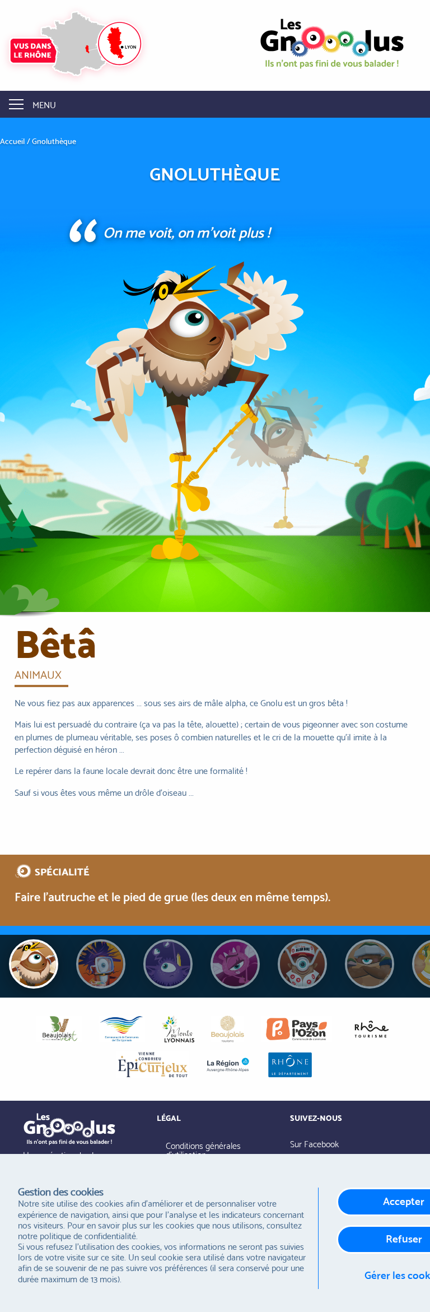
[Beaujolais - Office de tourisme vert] (59, 1029)
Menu (44, 104)
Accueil (12, 141)
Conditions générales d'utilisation (203, 1149)
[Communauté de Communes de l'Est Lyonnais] (121, 1029)
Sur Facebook (314, 1143)
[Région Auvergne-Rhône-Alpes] (228, 1064)
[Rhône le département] (290, 1064)
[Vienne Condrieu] (152, 1064)
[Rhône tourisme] (371, 1029)
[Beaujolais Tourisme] (227, 1029)
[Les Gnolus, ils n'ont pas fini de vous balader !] (332, 40)
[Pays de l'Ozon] (296, 1029)
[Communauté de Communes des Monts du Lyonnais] (178, 1029)
